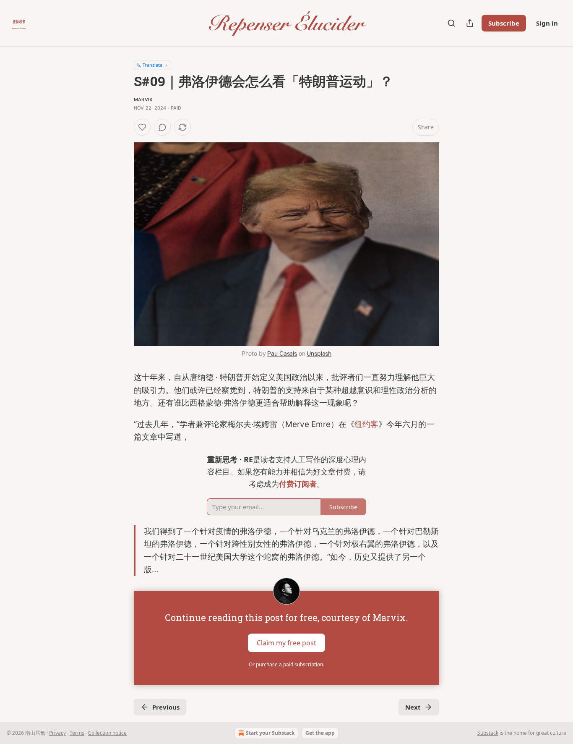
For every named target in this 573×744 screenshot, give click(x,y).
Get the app (320, 732)
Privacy (57, 732)
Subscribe (503, 23)
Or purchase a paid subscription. (286, 664)
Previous (166, 707)
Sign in (547, 23)
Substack (487, 732)
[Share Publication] (469, 23)
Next (413, 707)
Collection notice (107, 732)
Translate (152, 65)
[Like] (142, 127)
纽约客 (366, 424)
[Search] (451, 23)
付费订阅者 (298, 484)
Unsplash (319, 353)
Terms (77, 732)
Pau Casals (282, 353)
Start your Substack (270, 732)
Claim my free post (286, 642)
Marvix (143, 99)
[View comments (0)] (162, 127)
